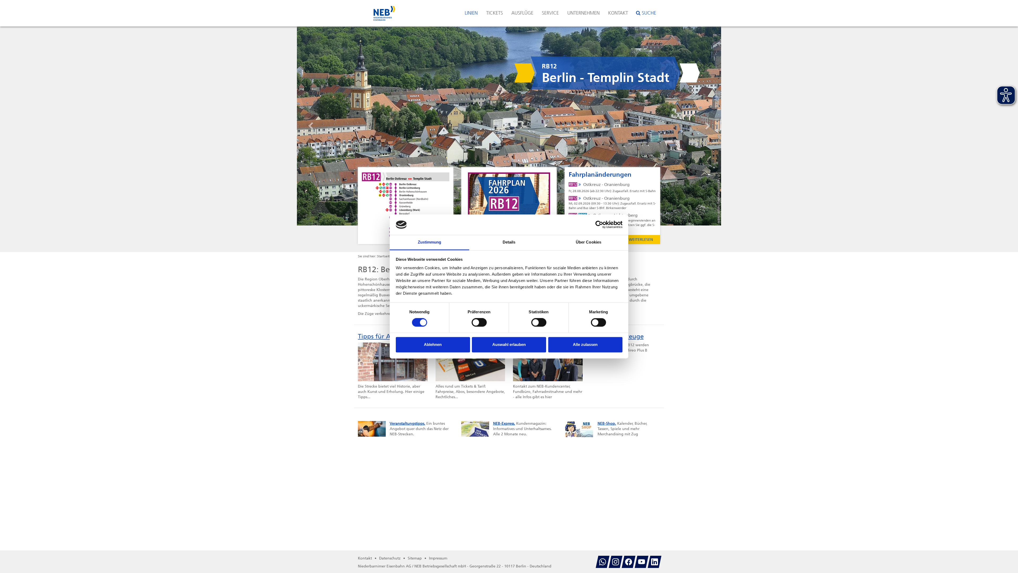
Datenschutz (390, 558)
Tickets (494, 13)
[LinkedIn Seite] (654, 562)
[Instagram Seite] (615, 562)
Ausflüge (522, 13)
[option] (509, 126)
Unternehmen (583, 13)
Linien (471, 13)
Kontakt (618, 13)
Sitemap (415, 558)
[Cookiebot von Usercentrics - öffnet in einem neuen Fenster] (599, 225)
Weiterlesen (641, 239)
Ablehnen (433, 344)
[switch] (479, 322)
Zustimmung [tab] (429, 242)
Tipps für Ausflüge (385, 336)
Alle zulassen (585, 344)
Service (550, 13)
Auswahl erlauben (509, 344)
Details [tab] (509, 242)
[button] (329, 126)
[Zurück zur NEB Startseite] (384, 10)
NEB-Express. (504, 423)
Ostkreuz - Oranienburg (612, 187)
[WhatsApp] (602, 562)
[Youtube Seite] (641, 562)
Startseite (384, 256)
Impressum (438, 558)
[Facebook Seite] (628, 562)
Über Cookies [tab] (588, 242)
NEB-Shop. (607, 423)
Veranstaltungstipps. (407, 423)
